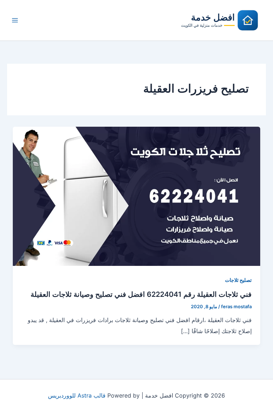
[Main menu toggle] (15, 20)
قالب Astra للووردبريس (77, 395)
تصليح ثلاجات (238, 280)
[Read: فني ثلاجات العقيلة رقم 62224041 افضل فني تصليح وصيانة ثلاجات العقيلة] (136, 195)
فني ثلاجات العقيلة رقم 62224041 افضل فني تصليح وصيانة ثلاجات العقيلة (141, 294)
